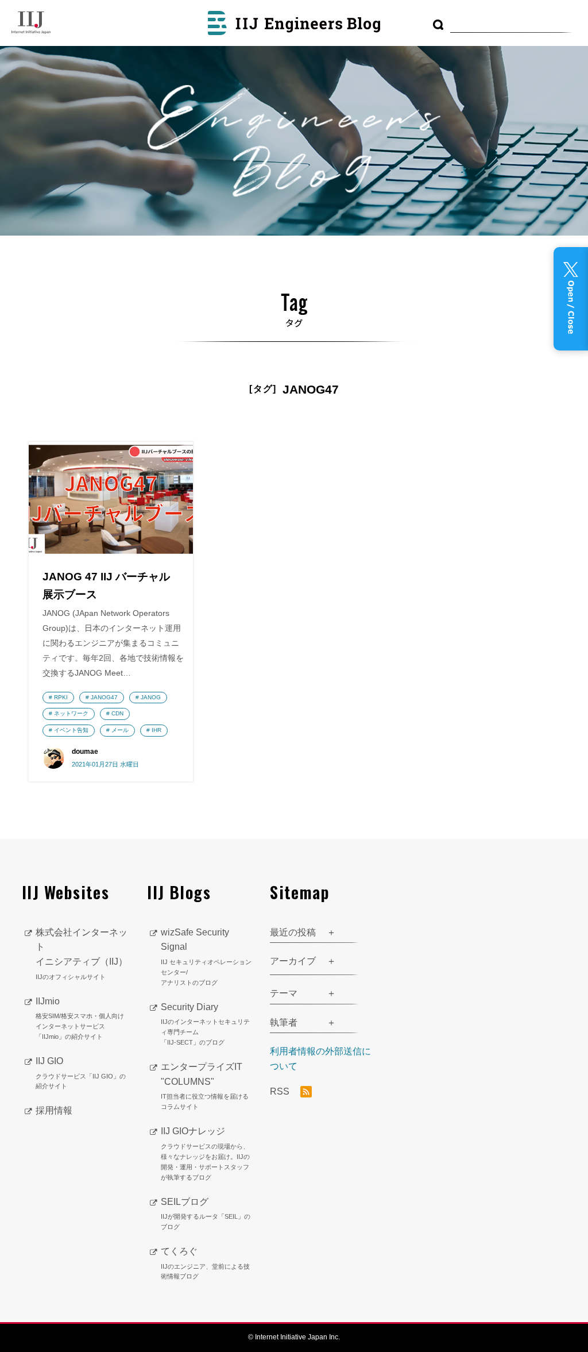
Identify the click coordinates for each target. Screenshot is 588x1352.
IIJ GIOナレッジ (205, 1153)
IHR (156, 730)
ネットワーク (71, 713)
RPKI (61, 697)
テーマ (283, 993)
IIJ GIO (81, 1073)
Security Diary (205, 1024)
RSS (281, 1092)
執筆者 (283, 1022)
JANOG (151, 697)
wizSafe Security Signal (206, 956)
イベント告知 (71, 730)
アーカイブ (293, 961)
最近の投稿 (293, 932)
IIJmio (80, 1018)
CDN (117, 713)
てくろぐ (205, 1263)
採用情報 (54, 1110)
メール (120, 730)
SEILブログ (205, 1214)
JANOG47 (104, 697)
